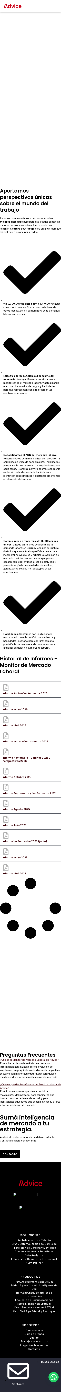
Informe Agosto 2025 (16, 809)
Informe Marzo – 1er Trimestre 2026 (25, 741)
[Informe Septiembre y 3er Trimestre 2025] (6, 787)
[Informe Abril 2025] (6, 867)
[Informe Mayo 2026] (6, 703)
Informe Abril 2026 (14, 725)
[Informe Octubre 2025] (6, 771)
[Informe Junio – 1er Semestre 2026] (6, 687)
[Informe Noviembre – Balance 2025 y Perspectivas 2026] (6, 751)
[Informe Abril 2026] (6, 719)
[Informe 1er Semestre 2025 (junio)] (6, 835)
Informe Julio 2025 (14, 825)
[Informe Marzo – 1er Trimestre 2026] (6, 735)
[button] (56, 6)
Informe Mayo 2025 (15, 857)
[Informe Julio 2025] (6, 819)
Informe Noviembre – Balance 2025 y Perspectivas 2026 (26, 759)
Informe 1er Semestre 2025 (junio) (25, 841)
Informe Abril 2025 (14, 873)
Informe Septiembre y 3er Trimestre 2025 (29, 793)
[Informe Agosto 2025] (6, 803)
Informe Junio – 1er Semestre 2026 (25, 693)
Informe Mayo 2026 (15, 709)
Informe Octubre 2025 (17, 777)
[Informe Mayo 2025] (6, 851)
